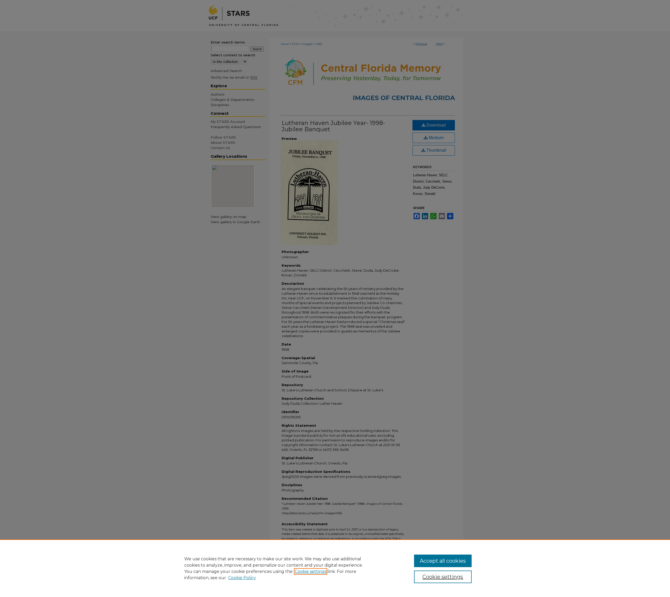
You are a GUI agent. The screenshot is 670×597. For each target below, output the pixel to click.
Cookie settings (310, 571)
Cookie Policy (242, 577)
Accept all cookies (443, 561)
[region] (335, 568)
